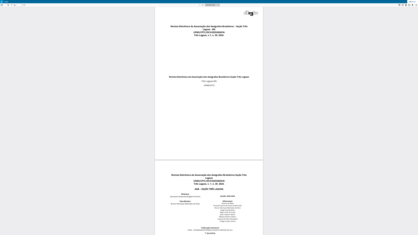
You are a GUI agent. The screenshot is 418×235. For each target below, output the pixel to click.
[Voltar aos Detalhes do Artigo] (1, 1)
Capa (6, 2)
